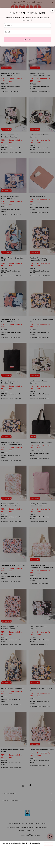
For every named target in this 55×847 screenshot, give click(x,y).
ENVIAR (27, 39)
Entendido (48, 844)
